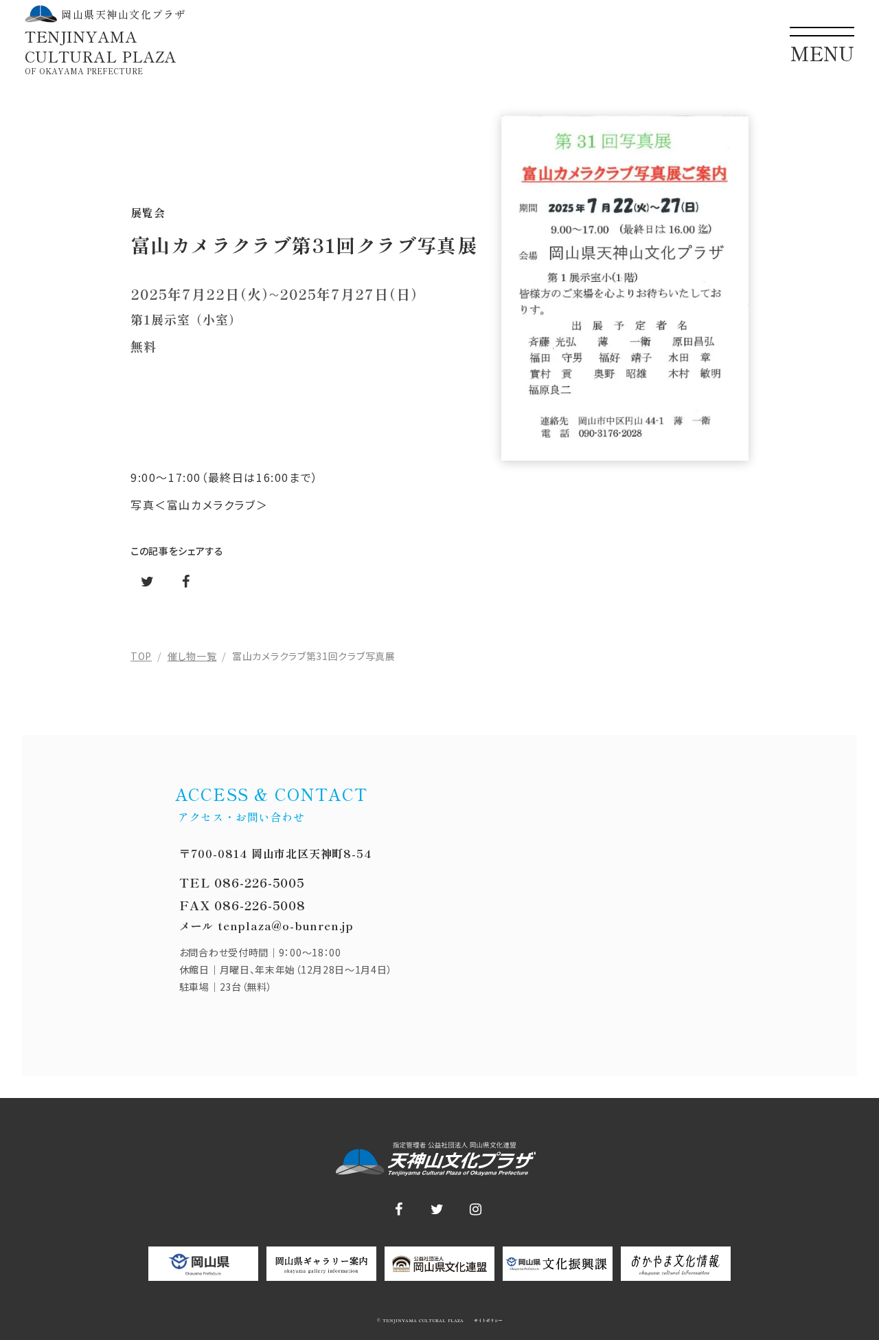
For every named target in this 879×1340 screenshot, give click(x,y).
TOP (141, 656)
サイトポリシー (487, 1320)
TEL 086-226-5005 (242, 882)
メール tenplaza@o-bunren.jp (266, 925)
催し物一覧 (192, 656)
